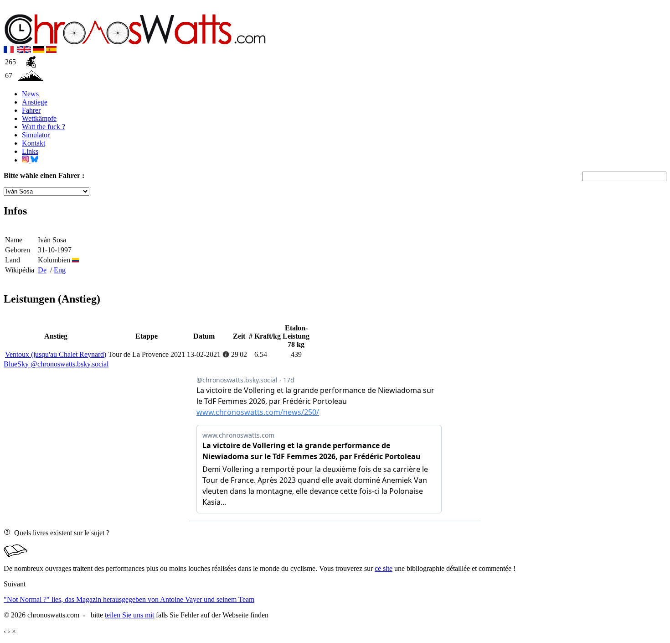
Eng (60, 270)
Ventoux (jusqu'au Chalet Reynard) (55, 354)
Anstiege (34, 102)
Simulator (36, 135)
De (42, 270)
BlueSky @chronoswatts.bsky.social (56, 364)
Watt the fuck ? (43, 127)
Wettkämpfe (39, 118)
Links (30, 151)
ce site (383, 568)
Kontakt (33, 143)
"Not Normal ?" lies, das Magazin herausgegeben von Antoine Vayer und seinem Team (129, 599)
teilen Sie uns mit (129, 615)
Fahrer (31, 110)
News (30, 94)
